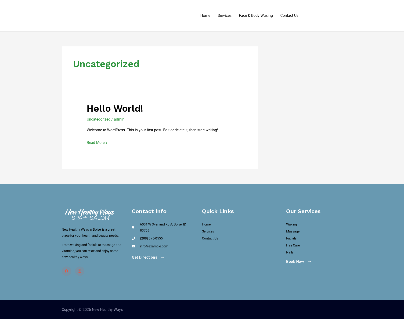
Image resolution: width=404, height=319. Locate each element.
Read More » (97, 142)
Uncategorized (98, 119)
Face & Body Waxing (256, 15)
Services (224, 15)
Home (205, 15)
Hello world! (115, 108)
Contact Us (289, 15)
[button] (322, 15)
